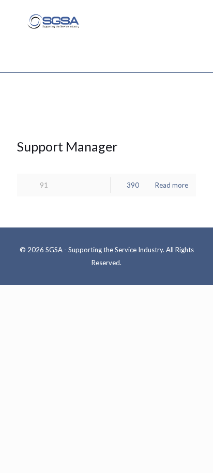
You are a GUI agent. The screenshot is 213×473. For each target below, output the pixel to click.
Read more (171, 185)
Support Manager (67, 146)
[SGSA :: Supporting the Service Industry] (53, 20)
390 (133, 185)
